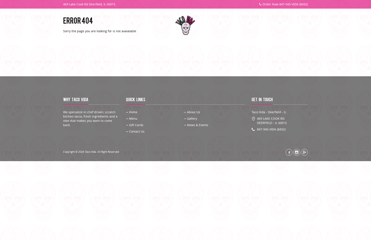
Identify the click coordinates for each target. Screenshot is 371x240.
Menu (101, 25)
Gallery (124, 25)
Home (133, 112)
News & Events (197, 125)
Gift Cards (265, 25)
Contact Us (293, 25)
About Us (79, 25)
